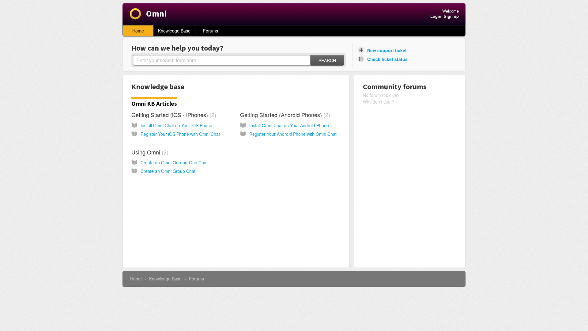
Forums (210, 31)
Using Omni (149, 152)
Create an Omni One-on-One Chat (174, 162)
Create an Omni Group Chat (168, 171)
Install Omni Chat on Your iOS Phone (176, 125)
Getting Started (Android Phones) (284, 115)
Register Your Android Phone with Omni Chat (293, 134)
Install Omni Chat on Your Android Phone (289, 125)
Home (138, 31)
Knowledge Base (174, 31)
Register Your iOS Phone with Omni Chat (180, 134)
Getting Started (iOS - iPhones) (172, 115)
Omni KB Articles (154, 103)
